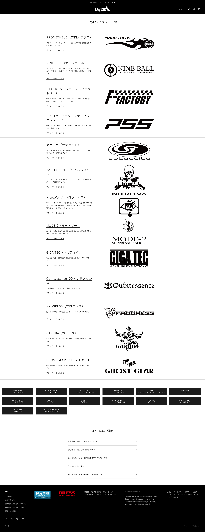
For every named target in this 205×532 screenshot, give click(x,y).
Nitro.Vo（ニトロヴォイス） (66, 197)
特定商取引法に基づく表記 (14, 507)
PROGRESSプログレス (18, 411)
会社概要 (8, 496)
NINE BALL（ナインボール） (66, 63)
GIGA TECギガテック (84, 401)
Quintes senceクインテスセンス (118, 401)
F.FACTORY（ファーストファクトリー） (68, 91)
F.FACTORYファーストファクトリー (84, 391)
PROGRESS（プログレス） (65, 306)
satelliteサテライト (185, 391)
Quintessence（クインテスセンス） (69, 280)
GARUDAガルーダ (151, 401)
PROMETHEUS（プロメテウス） (69, 37)
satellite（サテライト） (63, 145)
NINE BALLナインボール (18, 391)
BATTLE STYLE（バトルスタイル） (68, 171)
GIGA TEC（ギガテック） (64, 252)
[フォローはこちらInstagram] (17, 519)
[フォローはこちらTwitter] (12, 519)
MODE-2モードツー (51, 401)
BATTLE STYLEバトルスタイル (18, 401)
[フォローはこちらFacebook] (6, 519)
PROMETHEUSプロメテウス (51, 391)
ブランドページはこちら (55, 50)
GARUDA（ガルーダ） (62, 333)
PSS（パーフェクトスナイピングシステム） (68, 118)
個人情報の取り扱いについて (15, 504)
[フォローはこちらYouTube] (23, 519)
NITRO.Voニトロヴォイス (118, 391)
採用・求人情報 (10, 511)
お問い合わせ (10, 500)
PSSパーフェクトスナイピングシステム (151, 391)
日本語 (181, 9)
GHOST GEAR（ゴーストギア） (68, 360)
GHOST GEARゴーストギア (185, 401)
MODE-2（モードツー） (63, 225)
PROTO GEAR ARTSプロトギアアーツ (51, 411)
